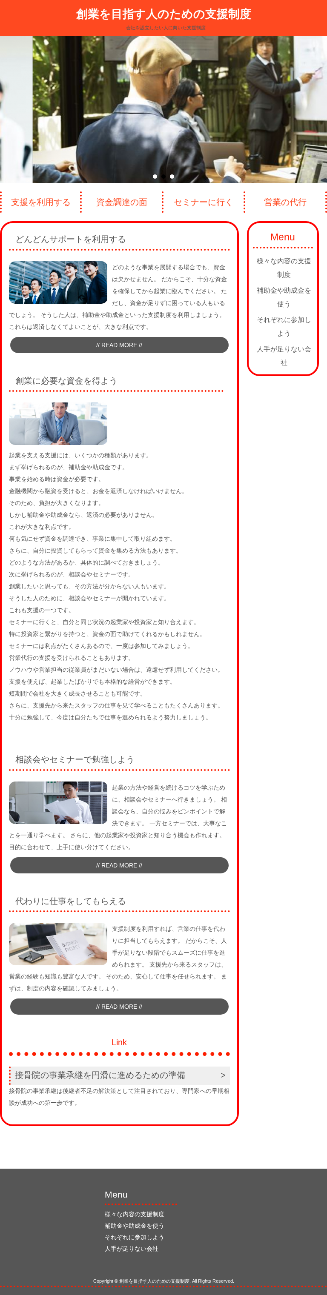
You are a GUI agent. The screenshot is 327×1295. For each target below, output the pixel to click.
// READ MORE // (119, 345)
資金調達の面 (121, 202)
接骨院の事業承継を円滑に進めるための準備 (100, 1075)
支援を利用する (41, 202)
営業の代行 (285, 202)
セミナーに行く (203, 202)
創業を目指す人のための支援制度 (163, 14)
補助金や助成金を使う (284, 297)
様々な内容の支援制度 (284, 267)
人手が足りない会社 (284, 355)
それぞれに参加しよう (284, 326)
